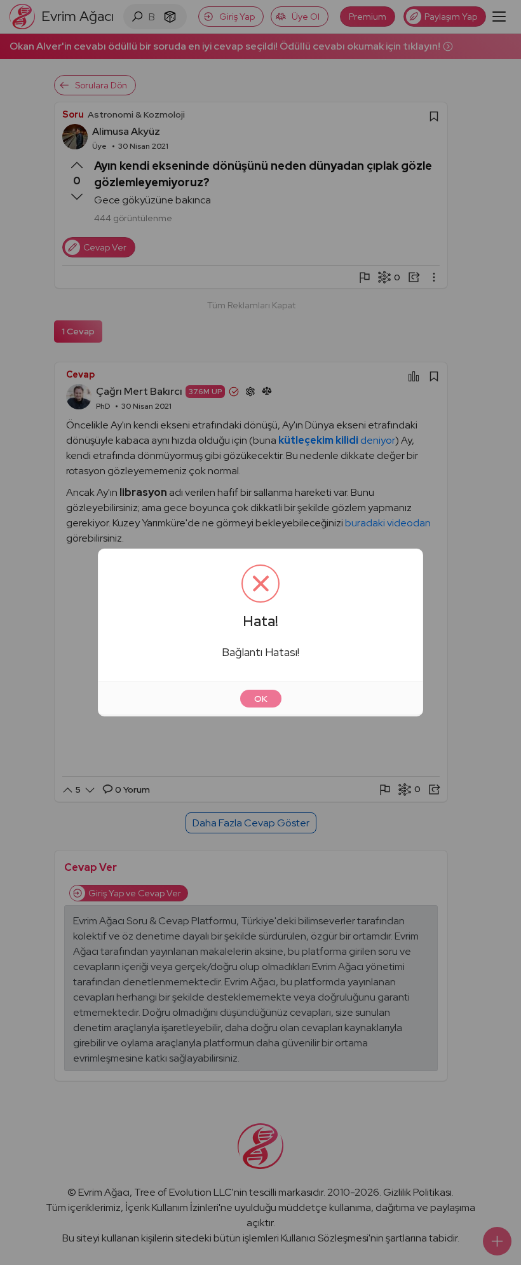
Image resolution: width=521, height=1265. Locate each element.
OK (260, 698)
